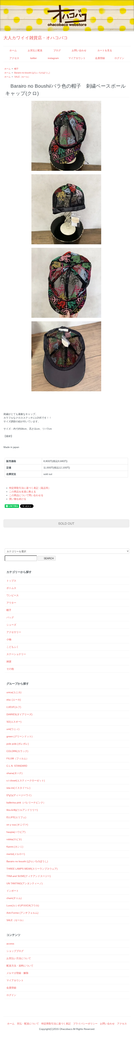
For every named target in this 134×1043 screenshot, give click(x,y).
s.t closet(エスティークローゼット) (25, 780)
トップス (11, 580)
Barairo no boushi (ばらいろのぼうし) (32, 73)
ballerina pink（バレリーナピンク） (26, 802)
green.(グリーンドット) (19, 736)
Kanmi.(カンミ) (14, 846)
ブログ (57, 50)
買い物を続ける (17, 499)
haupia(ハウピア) (15, 832)
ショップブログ (15, 951)
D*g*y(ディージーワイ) (18, 795)
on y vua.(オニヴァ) (17, 824)
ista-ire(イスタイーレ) (18, 787)
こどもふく (12, 646)
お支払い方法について (18, 958)
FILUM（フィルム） (17, 758)
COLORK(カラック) (17, 751)
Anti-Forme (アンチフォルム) (22, 912)
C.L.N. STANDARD (16, 765)
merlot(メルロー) (15, 854)
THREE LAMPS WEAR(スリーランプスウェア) (32, 868)
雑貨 (8, 661)
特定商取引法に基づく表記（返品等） (30, 487)
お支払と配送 (35, 50)
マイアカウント (76, 58)
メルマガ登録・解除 (17, 973)
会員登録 (100, 58)
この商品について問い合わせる (26, 495)
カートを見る (104, 50)
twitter (33, 58)
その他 (10, 668)
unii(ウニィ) (12, 729)
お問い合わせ (79, 50)
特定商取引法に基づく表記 (56, 1023)
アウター (11, 602)
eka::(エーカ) (13, 699)
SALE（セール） (22, 77)
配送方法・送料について (19, 965)
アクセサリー (13, 632)
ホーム (13, 50)
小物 (8, 639)
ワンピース (12, 595)
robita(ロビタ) (14, 839)
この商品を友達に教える (22, 491)
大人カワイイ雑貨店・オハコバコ (35, 37)
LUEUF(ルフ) (13, 707)
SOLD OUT (66, 523)
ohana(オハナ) (14, 773)
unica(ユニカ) (13, 692)
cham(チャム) (14, 898)
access (10, 943)
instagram (53, 58)
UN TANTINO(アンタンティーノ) (24, 883)
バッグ (10, 617)
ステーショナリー (16, 654)
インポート (12, 890)
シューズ (11, 624)
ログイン (119, 58)
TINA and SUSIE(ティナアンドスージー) (28, 876)
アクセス (14, 58)
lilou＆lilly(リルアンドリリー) (22, 809)
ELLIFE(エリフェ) (16, 817)
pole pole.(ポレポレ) (17, 743)
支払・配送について (28, 1023)
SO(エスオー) (13, 721)
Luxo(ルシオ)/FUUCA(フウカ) (22, 905)
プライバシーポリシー (85, 1023)
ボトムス (11, 588)
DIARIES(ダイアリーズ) (19, 714)
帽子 (16, 69)
